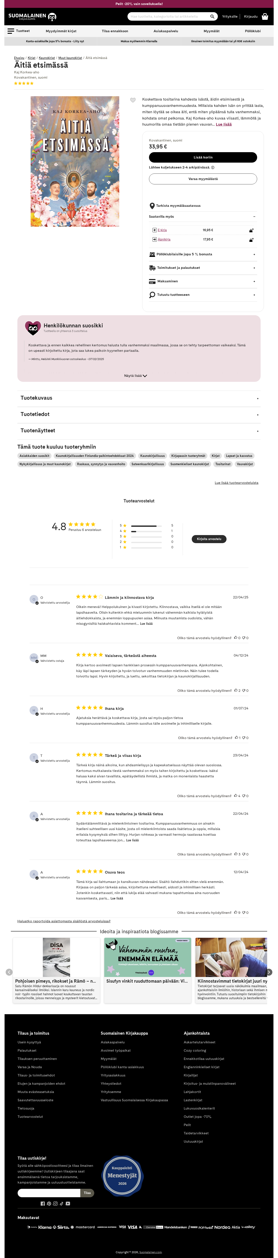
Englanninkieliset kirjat (202, 1067)
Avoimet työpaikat (116, 1050)
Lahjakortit (192, 1092)
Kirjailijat (191, 1075)
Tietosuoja (26, 1108)
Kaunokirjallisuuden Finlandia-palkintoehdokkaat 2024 (95, 456)
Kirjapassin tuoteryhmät (188, 456)
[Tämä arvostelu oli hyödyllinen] (235, 691)
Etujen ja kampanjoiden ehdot (41, 1083)
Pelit (187, 1125)
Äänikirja (164, 239)
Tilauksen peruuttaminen (37, 1059)
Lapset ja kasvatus (239, 456)
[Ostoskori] (265, 16)
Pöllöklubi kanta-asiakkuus (122, 1067)
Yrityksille (230, 16)
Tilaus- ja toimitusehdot (36, 1075)
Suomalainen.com (150, 1252)
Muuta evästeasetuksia (36, 1092)
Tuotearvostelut (30, 1117)
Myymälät (212, 31)
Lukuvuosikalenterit (199, 1108)
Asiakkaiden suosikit (34, 456)
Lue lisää (224, 124)
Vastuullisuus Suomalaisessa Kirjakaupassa (134, 1100)
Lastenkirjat (193, 1100)
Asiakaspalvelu (166, 31)
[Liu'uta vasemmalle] (9, 972)
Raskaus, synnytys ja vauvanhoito (101, 464)
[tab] (139, 399)
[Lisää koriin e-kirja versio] (251, 230)
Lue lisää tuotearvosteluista (236, 483)
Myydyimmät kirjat (61, 31)
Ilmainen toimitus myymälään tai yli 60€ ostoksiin (223, 41)
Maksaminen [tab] (167, 281)
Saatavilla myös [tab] (161, 216)
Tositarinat (222, 464)
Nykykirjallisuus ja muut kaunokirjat (45, 464)
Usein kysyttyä (29, 1042)
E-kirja (162, 230)
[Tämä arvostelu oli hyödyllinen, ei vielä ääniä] (235, 638)
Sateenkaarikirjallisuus (148, 464)
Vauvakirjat (245, 464)
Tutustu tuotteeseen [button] (173, 295)
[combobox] (172, 16)
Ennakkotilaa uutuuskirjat (204, 1059)
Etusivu (19, 58)
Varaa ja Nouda (30, 1067)
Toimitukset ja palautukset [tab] (178, 268)
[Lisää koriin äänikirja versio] (251, 240)
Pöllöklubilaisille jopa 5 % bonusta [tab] (184, 254)
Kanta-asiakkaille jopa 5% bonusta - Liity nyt (55, 41)
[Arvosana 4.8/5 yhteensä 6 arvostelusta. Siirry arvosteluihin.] (24, 83)
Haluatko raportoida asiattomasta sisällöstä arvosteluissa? (64, 921)
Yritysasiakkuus (113, 1075)
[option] (55, 41)
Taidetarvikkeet (196, 1133)
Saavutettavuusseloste (35, 1100)
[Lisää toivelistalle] (133, 100)
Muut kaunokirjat (70, 58)
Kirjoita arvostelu (209, 539)
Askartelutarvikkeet (199, 1042)
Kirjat (31, 58)
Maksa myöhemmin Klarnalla (139, 41)
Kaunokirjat (47, 58)
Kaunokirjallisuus (152, 456)
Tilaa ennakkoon (115, 31)
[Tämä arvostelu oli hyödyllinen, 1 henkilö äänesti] (236, 738)
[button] (18, 31)
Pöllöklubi (253, 31)
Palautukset (27, 1050)
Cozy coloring (195, 1050)
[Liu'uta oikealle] (268, 972)
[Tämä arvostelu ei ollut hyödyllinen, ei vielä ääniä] (243, 638)
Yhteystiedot (111, 1083)
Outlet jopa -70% (197, 1117)
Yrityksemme (111, 1092)
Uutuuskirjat (193, 1141)
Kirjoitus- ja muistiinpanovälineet (210, 1083)
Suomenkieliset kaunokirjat (189, 464)
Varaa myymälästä (203, 179)
